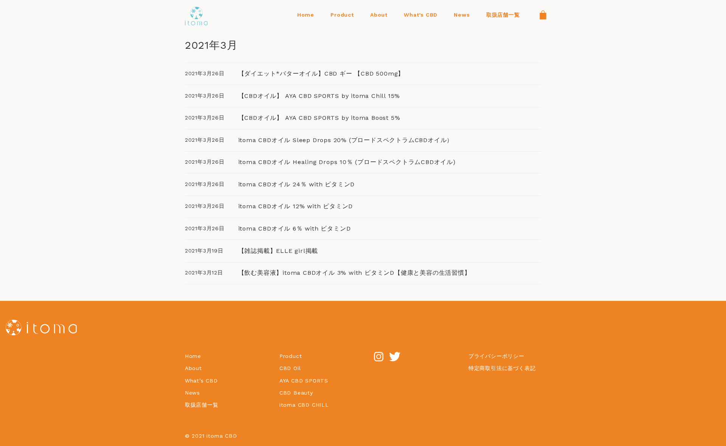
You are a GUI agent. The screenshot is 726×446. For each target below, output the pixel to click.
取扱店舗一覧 (202, 405)
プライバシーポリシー (496, 356)
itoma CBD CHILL (304, 405)
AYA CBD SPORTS (303, 381)
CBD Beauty (297, 393)
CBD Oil (290, 368)
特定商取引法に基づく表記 (502, 368)
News (192, 393)
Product (290, 356)
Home (193, 356)
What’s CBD (201, 381)
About (193, 368)
